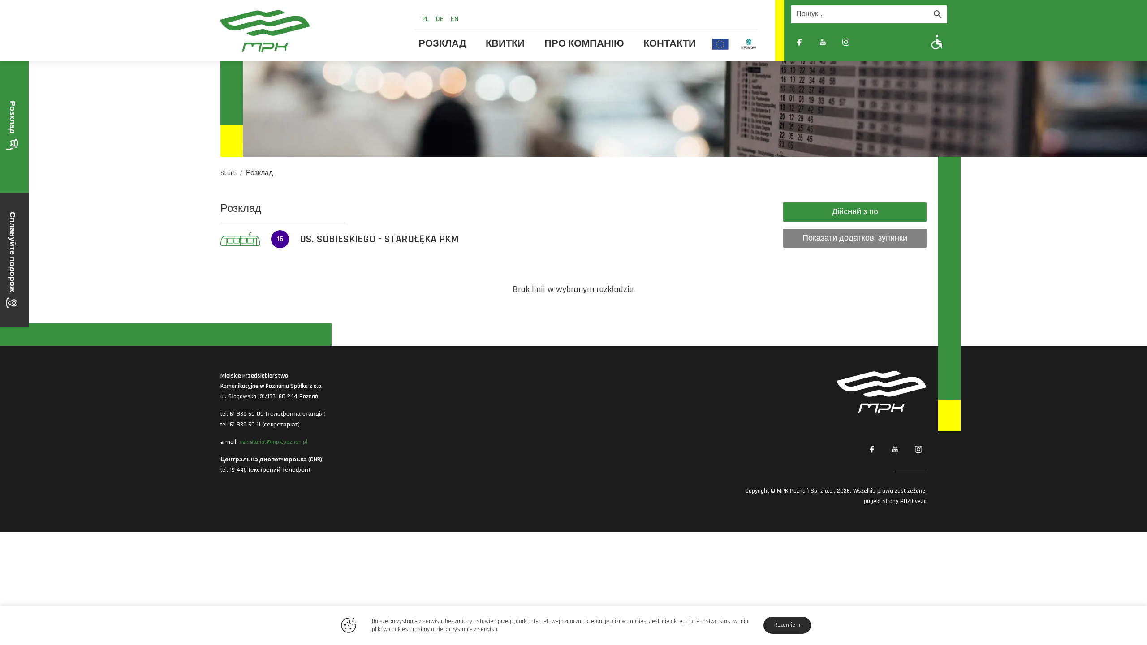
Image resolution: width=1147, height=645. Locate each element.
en (454, 19)
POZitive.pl (913, 501)
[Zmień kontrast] (869, 42)
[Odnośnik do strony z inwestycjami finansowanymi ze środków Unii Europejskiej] (720, 44)
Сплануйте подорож (12, 253)
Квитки (505, 44)
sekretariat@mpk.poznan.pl (273, 442)
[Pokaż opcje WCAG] (937, 42)
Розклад (442, 44)
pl (425, 19)
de (440, 19)
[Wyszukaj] (937, 14)
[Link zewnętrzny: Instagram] (846, 42)
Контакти (669, 44)
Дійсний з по (855, 211)
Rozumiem (787, 624)
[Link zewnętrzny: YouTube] (823, 42)
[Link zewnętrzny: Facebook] (799, 42)
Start (228, 173)
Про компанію (584, 44)
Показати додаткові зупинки (854, 238)
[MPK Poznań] (312, 31)
